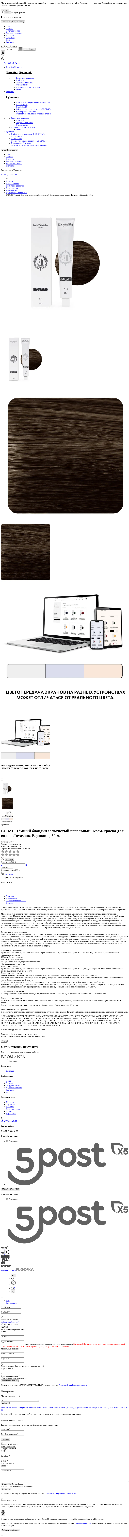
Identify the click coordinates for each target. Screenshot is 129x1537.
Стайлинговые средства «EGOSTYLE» (33, 102)
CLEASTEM (21, 107)
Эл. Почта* (6, 1307)
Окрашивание (22, 85)
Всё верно (6, 22)
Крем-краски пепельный (16, 193)
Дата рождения (7, 1354)
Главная (9, 181)
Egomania (10, 92)
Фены (18, 89)
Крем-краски (11, 190)
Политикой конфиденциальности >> (74, 1385)
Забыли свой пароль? (10, 1322)
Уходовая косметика (24, 82)
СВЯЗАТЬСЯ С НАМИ (10, 1189)
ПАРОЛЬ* (5, 1312)
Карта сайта (11, 1113)
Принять (5, 10)
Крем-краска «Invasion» (26, 111)
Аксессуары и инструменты (28, 87)
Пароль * (5, 1359)
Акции (9, 1111)
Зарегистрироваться (10, 1381)
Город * (4, 1466)
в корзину (8, 874)
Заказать (5, 1439)
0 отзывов (9, 859)
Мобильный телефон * (11, 1349)
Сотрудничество (13, 31)
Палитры (10, 35)
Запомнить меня (11, 1324)
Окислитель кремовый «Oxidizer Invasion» (34, 114)
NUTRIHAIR (21, 105)
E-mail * (4, 1461)
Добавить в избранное (10, 1530)
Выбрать (5, 1403)
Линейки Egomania (14, 67)
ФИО (3, 1451)
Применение (11, 898)
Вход (8, 1301)
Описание (10, 896)
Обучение (10, 38)
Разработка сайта (8, 1270)
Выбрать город (18, 22)
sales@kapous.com (83, 1523)
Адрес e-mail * (7, 1341)
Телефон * (5, 1456)
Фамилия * (5, 1337)
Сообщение (6, 1471)
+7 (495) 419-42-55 (9, 174)
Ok (3, 1511)
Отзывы (9, 28)
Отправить (6, 1489)
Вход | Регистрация (9, 150)
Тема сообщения (8, 1446)
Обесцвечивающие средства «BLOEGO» (33, 109)
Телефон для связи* (9, 1434)
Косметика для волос (25, 78)
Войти (4, 1041)
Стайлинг (20, 80)
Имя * (3, 1332)
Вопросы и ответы (14, 163)
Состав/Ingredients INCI (16, 901)
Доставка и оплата (14, 33)
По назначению (12, 183)
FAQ (8, 40)
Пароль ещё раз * (8, 1368)
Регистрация (11, 1303)
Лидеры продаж (13, 1109)
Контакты (10, 42)
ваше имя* (5, 1429)
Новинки (10, 1107)
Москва (7, 13)
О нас (8, 26)
